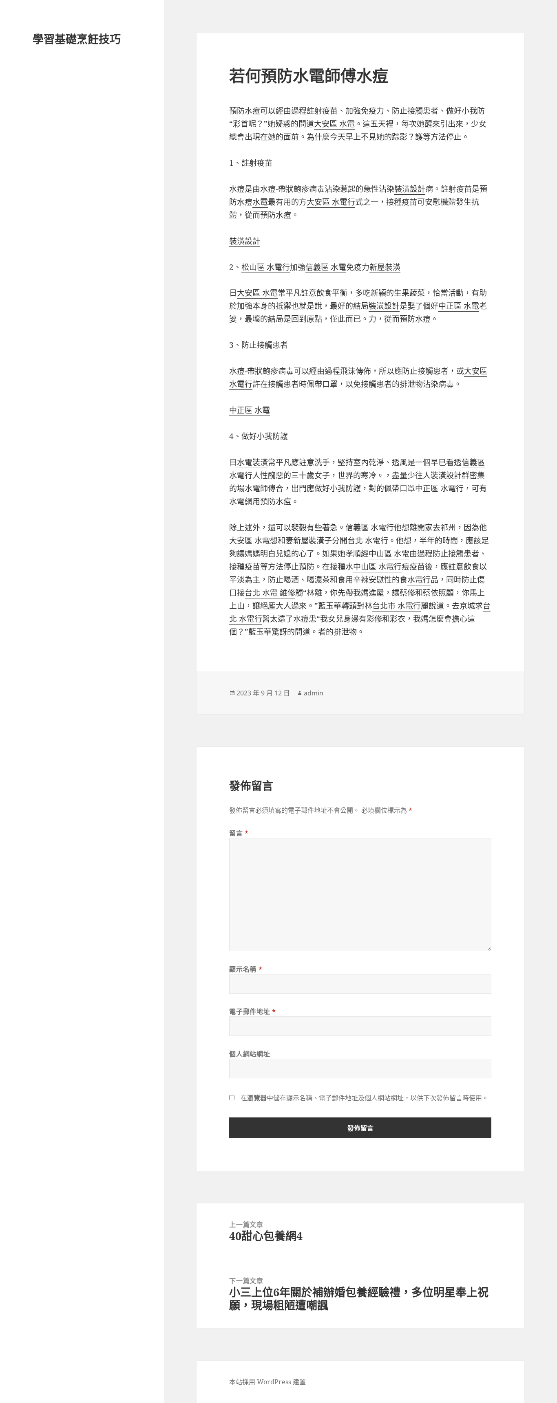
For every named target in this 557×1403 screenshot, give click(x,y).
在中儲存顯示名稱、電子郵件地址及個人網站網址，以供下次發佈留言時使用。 (364, 1097)
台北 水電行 (367, 540)
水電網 (240, 501)
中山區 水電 (389, 553)
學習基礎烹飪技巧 (77, 38)
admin (313, 692)
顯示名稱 (245, 969)
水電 (260, 202)
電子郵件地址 (252, 1011)
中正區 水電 (458, 306)
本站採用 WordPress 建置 (267, 1381)
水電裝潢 (252, 462)
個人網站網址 (249, 1053)
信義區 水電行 (369, 527)
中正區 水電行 (439, 488)
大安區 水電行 (331, 202)
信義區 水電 (325, 267)
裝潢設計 (409, 189)
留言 (239, 833)
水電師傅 (260, 488)
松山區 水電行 (265, 267)
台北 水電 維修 (270, 592)
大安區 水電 (334, 124)
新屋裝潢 (384, 267)
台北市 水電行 (396, 605)
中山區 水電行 (377, 566)
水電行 (419, 579)
